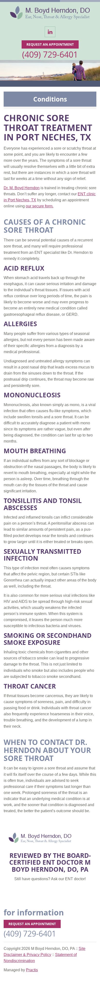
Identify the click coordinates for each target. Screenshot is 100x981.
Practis (32, 970)
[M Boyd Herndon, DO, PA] (50, 13)
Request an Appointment (50, 44)
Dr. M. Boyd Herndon (22, 188)
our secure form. (39, 206)
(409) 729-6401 (50, 54)
